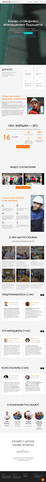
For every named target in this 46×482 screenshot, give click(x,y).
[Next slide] (43, 295)
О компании (30, 1)
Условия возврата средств (16, 478)
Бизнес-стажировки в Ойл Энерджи (6, 477)
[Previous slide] (41, 295)
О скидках (14, 475)
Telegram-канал (25, 475)
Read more (6, 318)
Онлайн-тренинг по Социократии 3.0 (7, 475)
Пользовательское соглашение (17, 476)
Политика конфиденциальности (17, 477)
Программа (36, 1)
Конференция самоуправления (6, 478)
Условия (40, 1)
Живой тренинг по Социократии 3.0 (6, 476)
